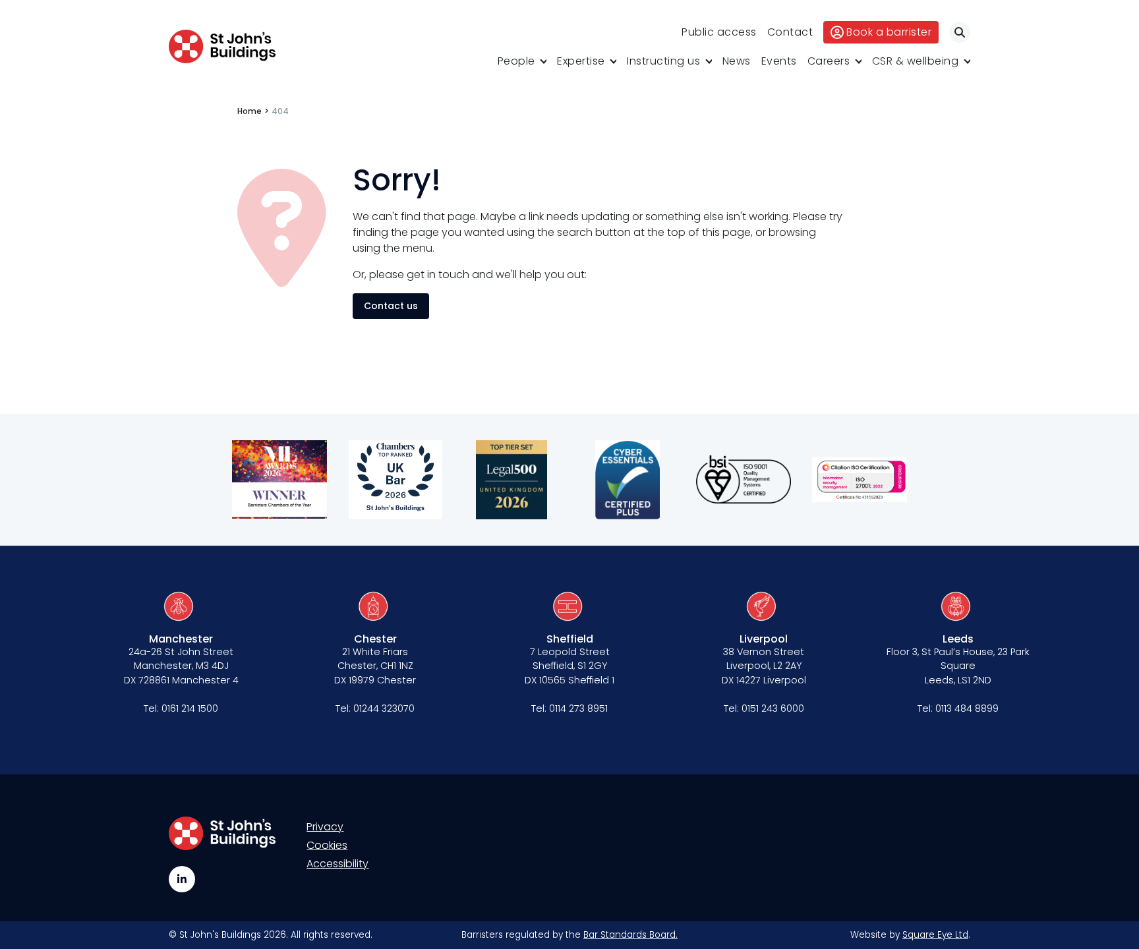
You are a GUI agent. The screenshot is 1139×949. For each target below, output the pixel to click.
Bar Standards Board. (630, 935)
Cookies (327, 845)
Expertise (581, 61)
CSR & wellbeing (915, 61)
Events (779, 61)
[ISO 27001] (859, 479)
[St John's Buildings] (222, 46)
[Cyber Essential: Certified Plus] (627, 479)
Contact (790, 32)
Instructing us (663, 61)
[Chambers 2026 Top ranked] (395, 479)
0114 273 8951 (578, 708)
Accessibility (337, 863)
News (736, 61)
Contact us (391, 305)
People (516, 61)
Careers (828, 61)
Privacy (325, 826)
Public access (719, 32)
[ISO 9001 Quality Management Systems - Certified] (743, 479)
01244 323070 (384, 708)
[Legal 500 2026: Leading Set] (511, 479)
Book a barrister (888, 32)
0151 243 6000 (773, 708)
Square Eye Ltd (935, 935)
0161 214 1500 (189, 708)
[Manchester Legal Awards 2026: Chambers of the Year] (279, 479)
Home (249, 111)
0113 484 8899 (967, 708)
